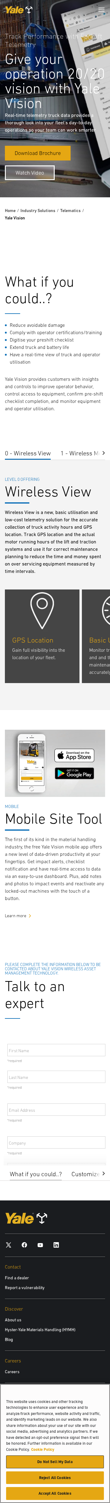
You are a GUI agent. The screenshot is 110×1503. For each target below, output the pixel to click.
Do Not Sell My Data (54, 1461)
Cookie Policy (42, 1449)
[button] (99, 1172)
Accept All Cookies (54, 1493)
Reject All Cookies (55, 1477)
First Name (19, 1050)
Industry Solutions (37, 210)
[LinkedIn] (56, 1245)
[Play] (91, 178)
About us (13, 1319)
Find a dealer (17, 1277)
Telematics (70, 210)
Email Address (22, 1110)
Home (10, 210)
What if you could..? (36, 1173)
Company (17, 1143)
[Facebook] (24, 1245)
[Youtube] (40, 1245)
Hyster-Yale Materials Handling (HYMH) (40, 1329)
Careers (12, 1371)
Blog (9, 1339)
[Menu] (101, 10)
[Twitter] (8, 1245)
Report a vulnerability (25, 1287)
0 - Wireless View (28, 453)
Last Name (18, 1077)
